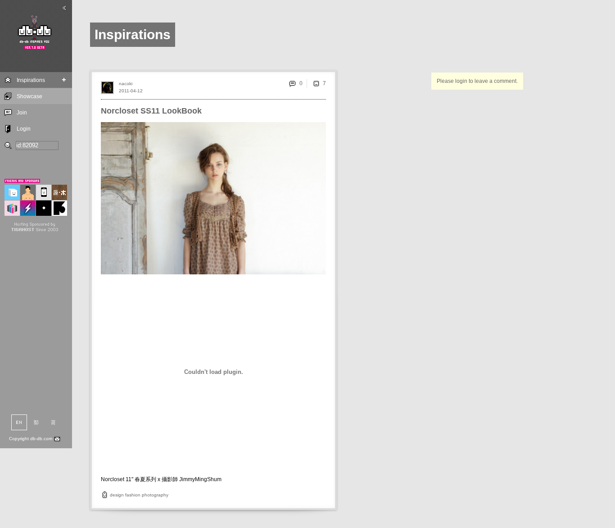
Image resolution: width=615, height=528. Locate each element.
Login (24, 129)
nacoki (125, 83)
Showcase (29, 96)
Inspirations (31, 80)
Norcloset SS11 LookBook (151, 110)
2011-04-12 (131, 90)
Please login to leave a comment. (477, 81)
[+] (64, 80)
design (117, 494)
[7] (316, 83)
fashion (132, 494)
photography (155, 494)
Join (22, 112)
